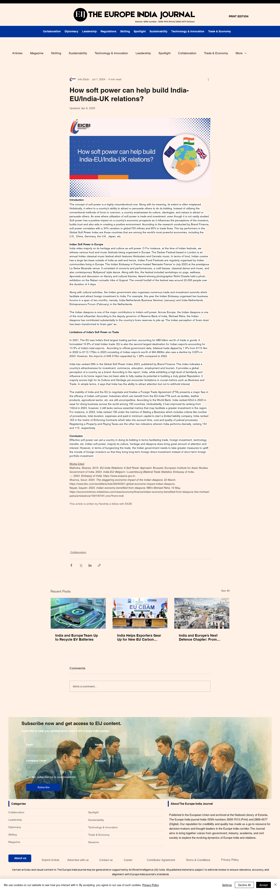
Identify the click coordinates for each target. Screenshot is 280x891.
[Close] (275, 885)
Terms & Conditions (198, 860)
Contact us (106, 860)
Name (99, 744)
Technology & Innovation (111, 53)
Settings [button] (227, 885)
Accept (263, 885)
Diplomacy (14, 827)
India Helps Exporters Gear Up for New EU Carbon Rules (139, 637)
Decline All (244, 885)
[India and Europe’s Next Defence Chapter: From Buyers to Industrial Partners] (201, 613)
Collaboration (187, 53)
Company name (37, 760)
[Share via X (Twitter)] (80, 565)
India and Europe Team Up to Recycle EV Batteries (76, 637)
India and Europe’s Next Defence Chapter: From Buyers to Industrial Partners (198, 637)
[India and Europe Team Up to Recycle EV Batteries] (78, 613)
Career (128, 860)
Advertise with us (78, 860)
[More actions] (208, 79)
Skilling (56, 53)
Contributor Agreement (161, 860)
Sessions (93, 842)
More (239, 53)
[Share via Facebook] (71, 565)
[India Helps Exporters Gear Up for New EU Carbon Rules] (140, 613)
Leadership (143, 53)
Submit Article (50, 860)
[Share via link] (99, 565)
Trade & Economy (216, 53)
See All (225, 590)
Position (101, 760)
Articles (17, 53)
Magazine (36, 53)
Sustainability (78, 53)
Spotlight (164, 53)
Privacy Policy (230, 859)
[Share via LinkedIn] (90, 565)
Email (30, 744)
